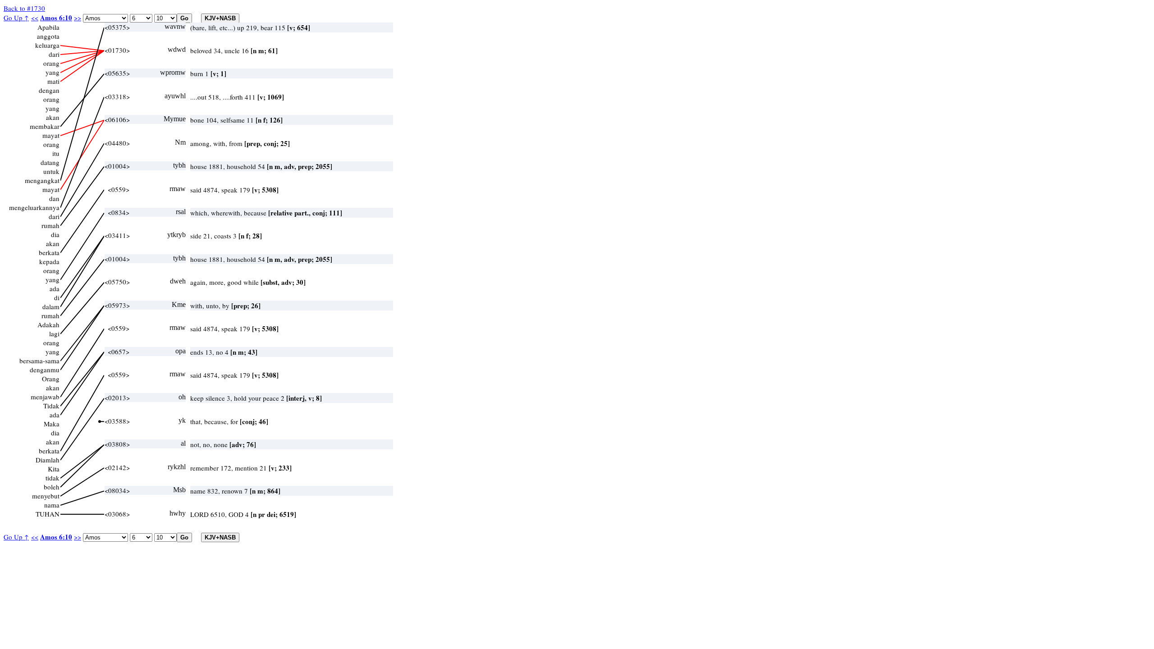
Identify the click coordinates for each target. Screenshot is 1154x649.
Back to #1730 (24, 8)
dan (54, 198)
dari (54, 54)
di (57, 297)
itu (56, 153)
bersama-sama (39, 360)
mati (53, 81)
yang (53, 72)
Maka (52, 423)
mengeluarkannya (34, 207)
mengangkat (42, 180)
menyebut (46, 495)
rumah (50, 225)
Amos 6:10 (56, 18)
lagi (54, 333)
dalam (51, 306)
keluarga (47, 45)
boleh (52, 486)
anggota (48, 36)
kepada (49, 261)
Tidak (51, 405)
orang (51, 63)
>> (77, 17)
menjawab (45, 396)
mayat (51, 135)
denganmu (45, 369)
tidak (53, 477)
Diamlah (48, 459)
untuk (51, 171)
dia (55, 234)
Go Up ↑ (16, 17)
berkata (49, 252)
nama (52, 504)
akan (53, 117)
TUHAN (48, 513)
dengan (49, 90)
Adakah (48, 324)
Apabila (48, 27)
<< (34, 17)
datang (50, 162)
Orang (51, 378)
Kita (54, 468)
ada (55, 288)
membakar (45, 126)
